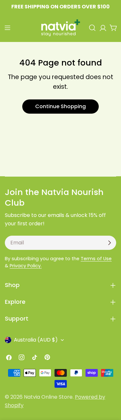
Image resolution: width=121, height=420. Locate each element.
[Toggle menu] (7, 27)
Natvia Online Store (48, 397)
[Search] (92, 27)
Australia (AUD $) (36, 339)
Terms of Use (96, 258)
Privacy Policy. (26, 265)
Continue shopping (60, 106)
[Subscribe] (109, 243)
